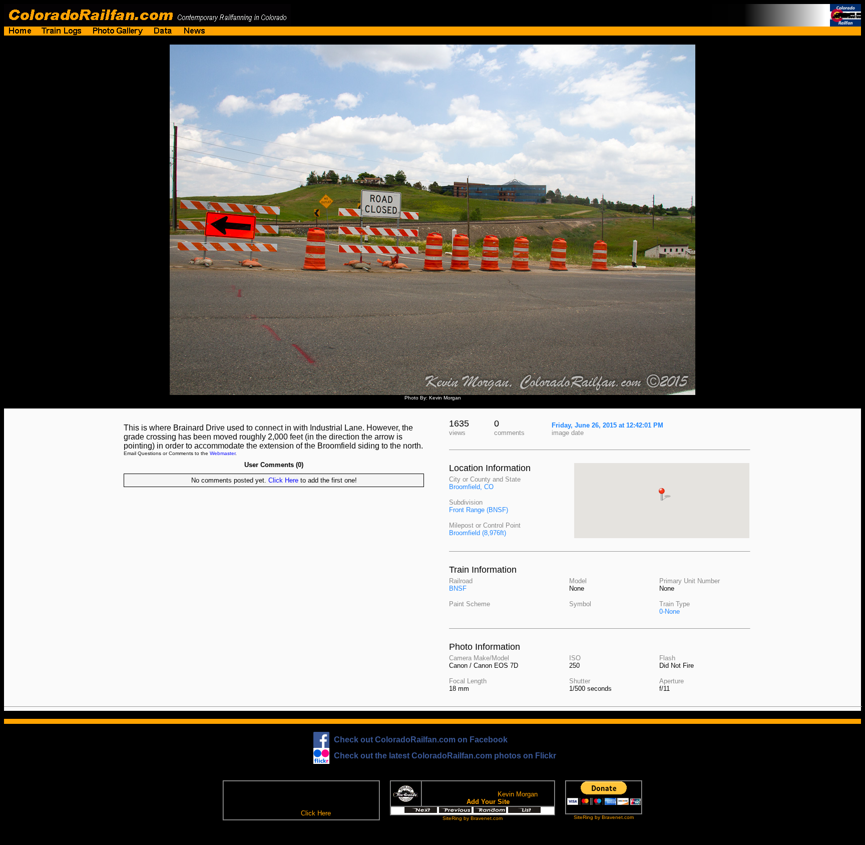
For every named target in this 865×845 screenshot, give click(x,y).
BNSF (458, 588)
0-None (669, 611)
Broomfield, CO (471, 487)
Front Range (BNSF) (478, 510)
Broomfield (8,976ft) (477, 533)
